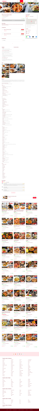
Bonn (3, 394)
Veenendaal (29, 367)
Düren (11, 391)
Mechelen (20, 382)
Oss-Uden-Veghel (21, 370)
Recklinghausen (29, 394)
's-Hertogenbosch (29, 359)
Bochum (3, 393)
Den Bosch (4, 374)
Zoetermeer (29, 374)
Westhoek (29, 386)
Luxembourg (21, 381)
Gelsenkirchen (12, 394)
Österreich (4, 406)
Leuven (20, 379)
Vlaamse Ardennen (30, 383)
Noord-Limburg (21, 368)
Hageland (12, 381)
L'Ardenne (12, 386)
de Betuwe (4, 372)
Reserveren (34, 197)
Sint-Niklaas (29, 381)
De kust (3, 386)
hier (3, 50)
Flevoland (12, 368)
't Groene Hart (12, 371)
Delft (3, 373)
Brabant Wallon (4, 381)
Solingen (3, 396)
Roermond (21, 372)
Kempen (12, 384)
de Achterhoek (4, 371)
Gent (11, 380)
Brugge (3, 382)
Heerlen (12, 374)
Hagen (11, 395)
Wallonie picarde (29, 385)
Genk (11, 379)
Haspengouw (12, 382)
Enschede (12, 367)
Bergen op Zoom (4, 368)
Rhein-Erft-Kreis (29, 395)
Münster (29, 391)
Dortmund (3, 395)
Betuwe (3, 369)
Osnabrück (29, 393)
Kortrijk (11, 385)
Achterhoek (4, 359)
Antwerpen (4, 380)
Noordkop (20, 367)
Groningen (12, 372)
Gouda (11, 370)
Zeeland (29, 373)
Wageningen (29, 369)
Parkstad (20, 371)
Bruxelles (3, 384)
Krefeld (20, 391)
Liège (20, 380)
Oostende (20, 386)
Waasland (29, 384)
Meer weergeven (13, 192)
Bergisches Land (4, 391)
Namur (20, 384)
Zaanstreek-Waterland (30, 372)
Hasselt (11, 383)
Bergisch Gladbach (4, 392)
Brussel (3, 383)
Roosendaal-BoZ (21, 373)
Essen (11, 393)
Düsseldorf (12, 392)
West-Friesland (29, 371)
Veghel (28, 368)
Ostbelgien (29, 379)
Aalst (3, 379)
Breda (3, 370)
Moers (20, 394)
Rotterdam (21, 374)
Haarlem (12, 373)
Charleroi (3, 385)
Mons (20, 383)
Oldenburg (29, 392)
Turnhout (29, 382)
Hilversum (20, 359)
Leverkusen (21, 393)
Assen (3, 367)
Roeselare (29, 380)
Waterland (29, 370)
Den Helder (12, 359)
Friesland (12, 369)
